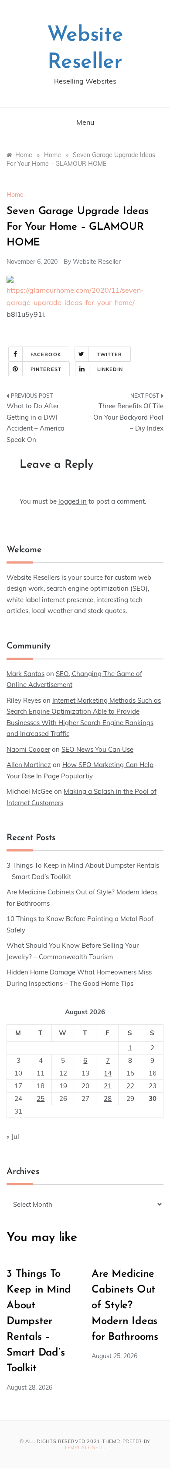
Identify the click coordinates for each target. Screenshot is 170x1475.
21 (108, 1086)
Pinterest (46, 369)
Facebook (46, 354)
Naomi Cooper (28, 749)
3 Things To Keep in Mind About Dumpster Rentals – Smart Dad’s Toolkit (39, 1321)
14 (108, 1073)
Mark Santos (25, 673)
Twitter (109, 354)
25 (40, 1098)
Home (15, 195)
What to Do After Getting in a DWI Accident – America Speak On (36, 423)
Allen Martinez (29, 764)
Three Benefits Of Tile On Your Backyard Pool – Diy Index (128, 417)
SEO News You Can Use (97, 749)
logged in (72, 501)
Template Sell (84, 1447)
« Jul (13, 1136)
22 (130, 1086)
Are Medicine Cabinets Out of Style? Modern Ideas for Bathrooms (125, 1305)
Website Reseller (97, 262)
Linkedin (110, 369)
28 (108, 1098)
